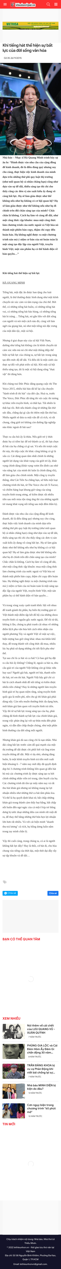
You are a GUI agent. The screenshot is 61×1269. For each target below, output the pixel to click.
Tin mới (9, 1124)
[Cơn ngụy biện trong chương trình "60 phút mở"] (14, 1110)
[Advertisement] (30, 1217)
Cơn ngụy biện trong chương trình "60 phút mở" (41, 1108)
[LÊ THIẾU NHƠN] (22, 4)
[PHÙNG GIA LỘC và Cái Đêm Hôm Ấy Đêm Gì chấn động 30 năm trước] (14, 1051)
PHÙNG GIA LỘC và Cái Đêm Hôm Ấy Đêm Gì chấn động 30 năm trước (42, 1049)
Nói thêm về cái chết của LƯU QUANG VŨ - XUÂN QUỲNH (41, 1029)
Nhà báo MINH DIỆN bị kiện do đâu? (41, 1087)
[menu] (5, 4)
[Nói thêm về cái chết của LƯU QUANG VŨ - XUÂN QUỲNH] (14, 1031)
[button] (48, 4)
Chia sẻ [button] (12, 893)
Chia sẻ (53, 893)
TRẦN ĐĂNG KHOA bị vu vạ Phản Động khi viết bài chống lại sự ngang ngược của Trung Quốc (42, 1069)
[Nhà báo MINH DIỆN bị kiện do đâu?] (14, 1091)
